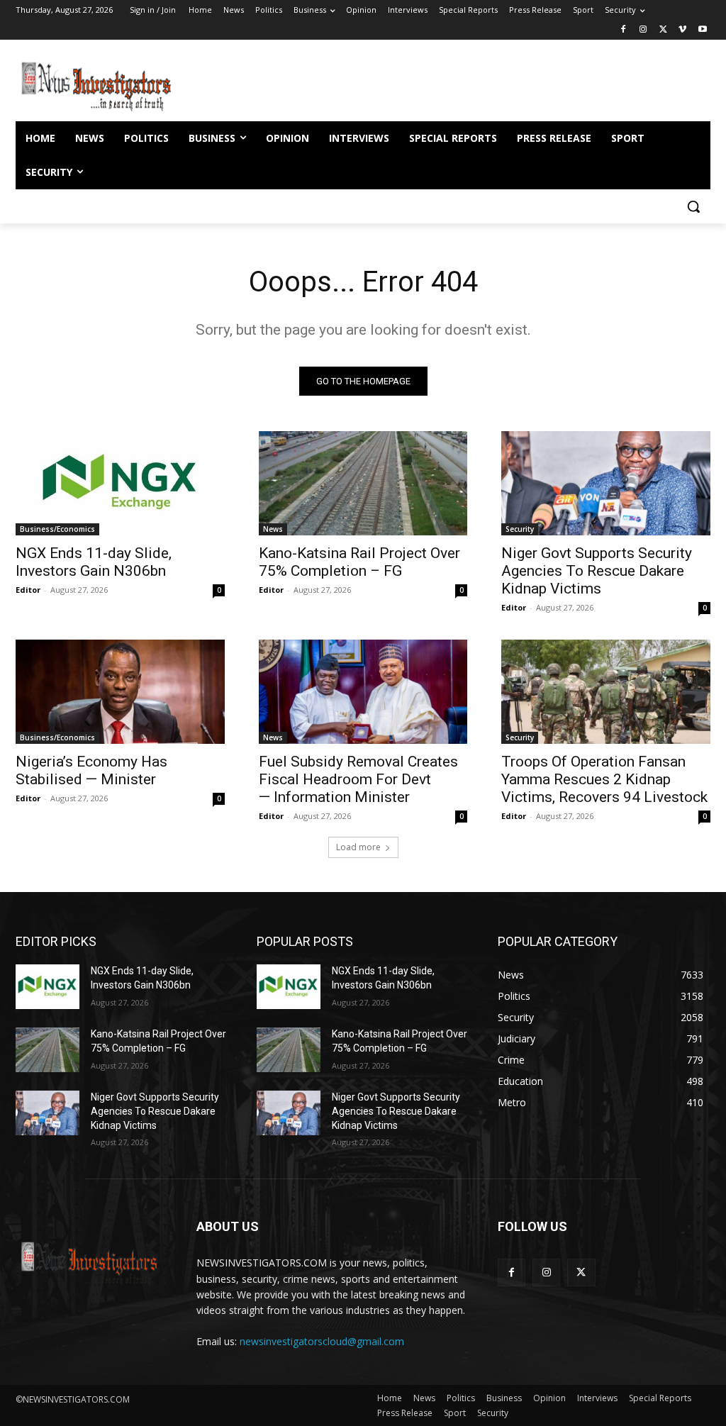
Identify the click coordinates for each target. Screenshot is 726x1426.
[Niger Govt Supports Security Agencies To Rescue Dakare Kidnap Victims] (605, 483)
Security (520, 529)
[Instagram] (643, 30)
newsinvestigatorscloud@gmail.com (322, 1341)
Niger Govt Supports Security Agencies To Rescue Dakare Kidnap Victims (596, 571)
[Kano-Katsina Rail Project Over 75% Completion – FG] (363, 483)
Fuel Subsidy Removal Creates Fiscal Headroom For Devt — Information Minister (358, 779)
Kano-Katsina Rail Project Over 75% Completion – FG (359, 562)
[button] (693, 206)
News (273, 529)
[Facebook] (623, 30)
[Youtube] (702, 30)
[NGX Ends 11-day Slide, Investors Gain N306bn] (120, 483)
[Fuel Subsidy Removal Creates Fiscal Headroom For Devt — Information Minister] (363, 692)
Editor (28, 589)
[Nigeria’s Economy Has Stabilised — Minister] (120, 692)
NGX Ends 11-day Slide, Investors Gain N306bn (94, 562)
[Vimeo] (682, 30)
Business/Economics (57, 529)
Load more (358, 847)
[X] (663, 30)
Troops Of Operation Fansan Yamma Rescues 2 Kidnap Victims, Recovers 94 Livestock (604, 779)
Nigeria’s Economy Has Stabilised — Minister (91, 770)
